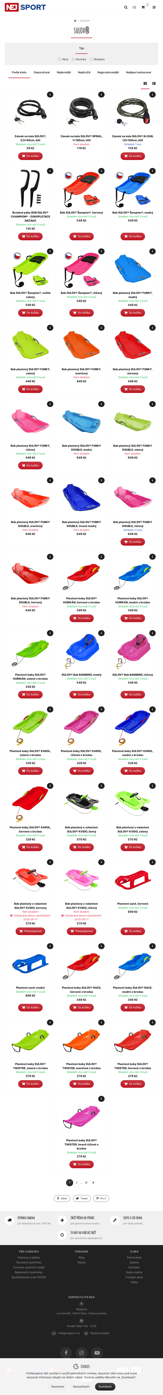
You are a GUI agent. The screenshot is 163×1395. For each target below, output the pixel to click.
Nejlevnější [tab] (64, 72)
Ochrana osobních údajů (28, 1267)
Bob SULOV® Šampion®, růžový (81, 292)
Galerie (134, 1262)
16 (86, 1182)
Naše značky (134, 1272)
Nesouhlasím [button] (81, 1386)
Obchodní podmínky (29, 1262)
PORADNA (81, 1251)
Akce (65, 59)
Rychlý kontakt (100, 1333)
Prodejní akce (134, 1277)
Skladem (99, 59)
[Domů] (25, 7)
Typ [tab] (81, 48)
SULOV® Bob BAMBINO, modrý (82, 674)
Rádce (82, 1262)
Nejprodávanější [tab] (108, 72)
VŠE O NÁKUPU (29, 1251)
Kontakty (134, 1267)
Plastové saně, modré (30, 987)
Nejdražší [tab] (84, 72)
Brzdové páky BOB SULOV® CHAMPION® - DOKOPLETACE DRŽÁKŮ (30, 216)
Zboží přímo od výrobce (83, 1217)
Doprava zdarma (26, 1217)
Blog (81, 1257)
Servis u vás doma (132, 1217)
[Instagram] (82, 1353)
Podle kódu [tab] (19, 72)
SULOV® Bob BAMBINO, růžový (132, 674)
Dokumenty (134, 1257)
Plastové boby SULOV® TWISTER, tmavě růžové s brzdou (81, 1144)
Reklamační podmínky (29, 1272)
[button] (30, 156)
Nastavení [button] (57, 1386)
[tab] (145, 83)
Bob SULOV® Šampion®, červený (81, 212)
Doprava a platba (29, 1257)
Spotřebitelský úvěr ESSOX (29, 1277)
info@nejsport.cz (69, 1333)
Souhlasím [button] (105, 1386)
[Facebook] (66, 1353)
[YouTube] (97, 1353)
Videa (134, 1282)
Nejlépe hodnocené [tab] (138, 72)
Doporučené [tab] (42, 72)
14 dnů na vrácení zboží (83, 1232)
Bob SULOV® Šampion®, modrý (132, 212)
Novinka (81, 59)
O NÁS (134, 1251)
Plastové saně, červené (132, 903)
